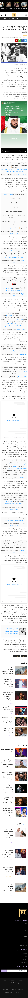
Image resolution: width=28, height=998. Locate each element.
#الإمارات (9, 315)
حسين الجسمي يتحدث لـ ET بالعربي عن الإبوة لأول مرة (7, 800)
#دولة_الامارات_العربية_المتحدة (16, 464)
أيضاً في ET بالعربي (12, 629)
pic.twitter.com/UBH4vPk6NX (14, 171)
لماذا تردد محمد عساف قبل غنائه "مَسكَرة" (8, 731)
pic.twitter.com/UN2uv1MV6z (14, 326)
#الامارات (4, 169)
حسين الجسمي (17, 656)
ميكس (25, 23)
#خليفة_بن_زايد (8, 194)
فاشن (25, 942)
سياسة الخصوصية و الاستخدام (18, 989)
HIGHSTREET (15, 18)
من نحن (16, 987)
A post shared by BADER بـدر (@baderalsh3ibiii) (14, 601)
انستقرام (24, 959)
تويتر (26, 956)
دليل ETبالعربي (23, 945)
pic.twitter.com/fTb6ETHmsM (14, 504)
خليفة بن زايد (24, 656)
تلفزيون (25, 936)
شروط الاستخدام (8, 992)
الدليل (20, 18)
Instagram (15, 983)
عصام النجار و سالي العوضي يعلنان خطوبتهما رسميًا (7, 720)
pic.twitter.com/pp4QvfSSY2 (14, 290)
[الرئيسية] (14, 15)
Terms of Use (18, 992)
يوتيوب (10, 983)
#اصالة (14, 324)
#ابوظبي (15, 466)
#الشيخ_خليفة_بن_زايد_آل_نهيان (17, 169)
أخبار (26, 924)
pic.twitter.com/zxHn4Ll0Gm (10, 228)
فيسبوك (25, 953)
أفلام (26, 933)
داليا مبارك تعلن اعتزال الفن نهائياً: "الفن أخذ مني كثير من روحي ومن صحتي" (7, 697)
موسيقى (11, 703)
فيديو (5, 14)
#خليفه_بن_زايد (7, 251)
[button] (25, 40)
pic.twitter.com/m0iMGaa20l (14, 520)
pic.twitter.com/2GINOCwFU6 (14, 257)
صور (26, 930)
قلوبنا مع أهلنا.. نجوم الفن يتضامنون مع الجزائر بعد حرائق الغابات (8, 888)
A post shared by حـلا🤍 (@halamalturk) (14, 437)
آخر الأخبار (6, 18)
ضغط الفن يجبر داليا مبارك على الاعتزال (8, 709)
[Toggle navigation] (26, 15)
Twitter (12, 983)
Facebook (18, 983)
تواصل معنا (24, 962)
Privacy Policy (5, 989)
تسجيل (4, 971)
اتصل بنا (10, 987)
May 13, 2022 (22, 175)
